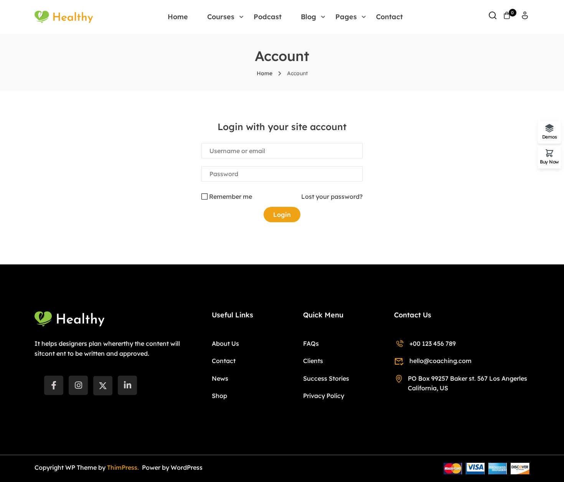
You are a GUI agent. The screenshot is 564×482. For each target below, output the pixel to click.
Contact (389, 16)
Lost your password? (332, 196)
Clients (313, 361)
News (220, 378)
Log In (524, 18)
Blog (308, 16)
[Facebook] (53, 385)
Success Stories (326, 378)
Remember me (230, 196)
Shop (219, 395)
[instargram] (78, 385)
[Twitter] (102, 385)
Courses (220, 16)
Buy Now (549, 161)
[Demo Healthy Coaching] (64, 16)
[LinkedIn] (127, 385)
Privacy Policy (323, 395)
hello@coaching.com (440, 361)
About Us (225, 343)
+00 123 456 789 (432, 343)
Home (178, 16)
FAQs (311, 343)
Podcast (268, 16)
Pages (346, 16)
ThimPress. (123, 467)
